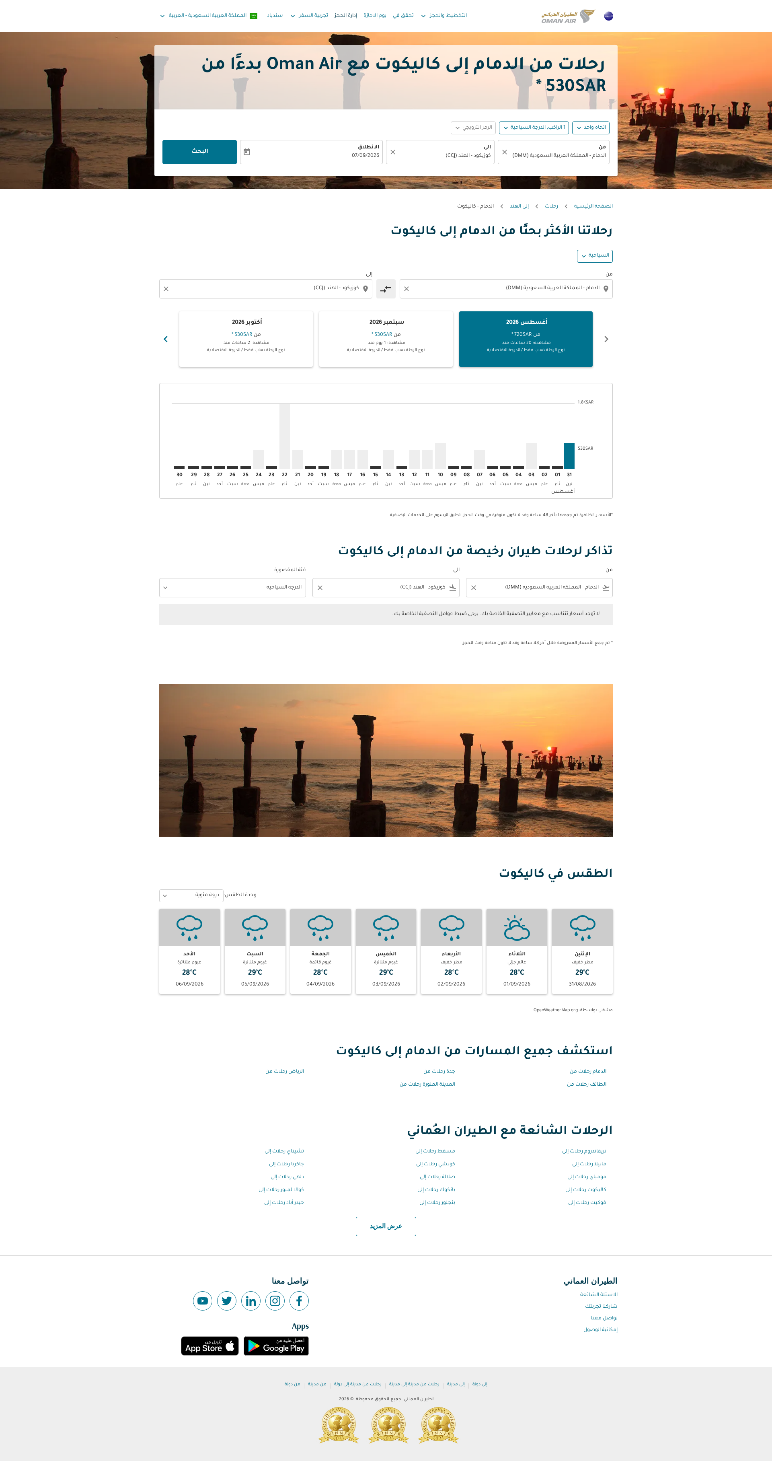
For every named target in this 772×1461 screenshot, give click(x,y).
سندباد (275, 16)
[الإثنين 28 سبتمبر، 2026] (206, 467)
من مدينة (317, 1384)
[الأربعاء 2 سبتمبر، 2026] (544, 467)
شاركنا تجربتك (601, 1307)
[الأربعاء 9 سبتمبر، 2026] (453, 467)
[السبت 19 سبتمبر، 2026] (323, 467)
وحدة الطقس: (240, 895)
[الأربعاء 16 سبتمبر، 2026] (362, 459)
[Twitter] (226, 1301)
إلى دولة (479, 1384)
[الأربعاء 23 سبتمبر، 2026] (271, 467)
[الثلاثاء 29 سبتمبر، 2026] (193, 467)
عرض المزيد (386, 1226)
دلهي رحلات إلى (287, 1177)
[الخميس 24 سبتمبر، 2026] (258, 459)
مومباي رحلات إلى (586, 1177)
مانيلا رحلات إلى (589, 1164)
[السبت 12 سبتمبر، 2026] (414, 459)
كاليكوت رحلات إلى (585, 1190)
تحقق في (403, 16)
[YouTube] (202, 1301)
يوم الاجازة (374, 16)
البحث (199, 152)
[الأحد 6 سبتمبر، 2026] (492, 467)
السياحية (599, 256)
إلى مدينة (456, 1384)
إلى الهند (519, 207)
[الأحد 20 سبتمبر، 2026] (310, 467)
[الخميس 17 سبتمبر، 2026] (349, 459)
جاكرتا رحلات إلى (286, 1164)
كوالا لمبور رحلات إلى (281, 1190)
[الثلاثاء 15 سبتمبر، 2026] (375, 467)
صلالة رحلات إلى (437, 1177)
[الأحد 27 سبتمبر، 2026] (219, 467)
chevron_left (606, 339)
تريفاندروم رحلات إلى (584, 1151)
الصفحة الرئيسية (593, 207)
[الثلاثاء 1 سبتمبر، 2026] (557, 467)
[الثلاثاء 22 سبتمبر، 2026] (284, 436)
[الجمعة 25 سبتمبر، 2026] (245, 467)
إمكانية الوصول (600, 1330)
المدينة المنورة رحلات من (427, 1085)
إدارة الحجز (346, 16)
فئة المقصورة (290, 570)
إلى (369, 275)
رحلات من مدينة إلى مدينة (414, 1384)
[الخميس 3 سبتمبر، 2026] (531, 456)
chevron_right (165, 339)
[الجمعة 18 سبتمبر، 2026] (336, 459)
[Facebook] (299, 1301)
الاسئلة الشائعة (599, 1295)
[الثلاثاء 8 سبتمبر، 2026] (466, 467)
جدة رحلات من (439, 1072)
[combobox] (557, 156)
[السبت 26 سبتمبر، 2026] (232, 467)
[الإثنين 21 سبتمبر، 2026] (297, 459)
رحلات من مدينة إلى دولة (358, 1384)
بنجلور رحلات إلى (437, 1203)
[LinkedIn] (251, 1301)
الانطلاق (368, 147)
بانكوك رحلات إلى (436, 1190)
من (602, 147)
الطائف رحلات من (586, 1085)
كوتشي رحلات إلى (435, 1164)
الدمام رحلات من (588, 1072)
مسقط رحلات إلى (435, 1151)
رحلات (551, 207)
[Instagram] (275, 1301)
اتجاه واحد (595, 128)
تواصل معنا (604, 1318)
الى (487, 147)
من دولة (292, 1384)
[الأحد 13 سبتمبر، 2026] (401, 467)
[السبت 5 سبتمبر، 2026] (505, 467)
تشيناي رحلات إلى (284, 1151)
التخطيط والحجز (443, 16)
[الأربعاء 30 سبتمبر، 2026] (179, 467)
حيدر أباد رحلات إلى (284, 1203)
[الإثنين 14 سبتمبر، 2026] (388, 459)
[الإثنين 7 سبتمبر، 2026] (479, 459)
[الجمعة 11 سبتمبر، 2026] (427, 459)
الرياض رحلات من (284, 1072)
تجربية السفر (308, 16)
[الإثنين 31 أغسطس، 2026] (569, 456)
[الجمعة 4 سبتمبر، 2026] (518, 467)
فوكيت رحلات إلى (587, 1203)
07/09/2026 (365, 156)
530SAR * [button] (571, 88)
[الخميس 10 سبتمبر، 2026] (440, 456)
